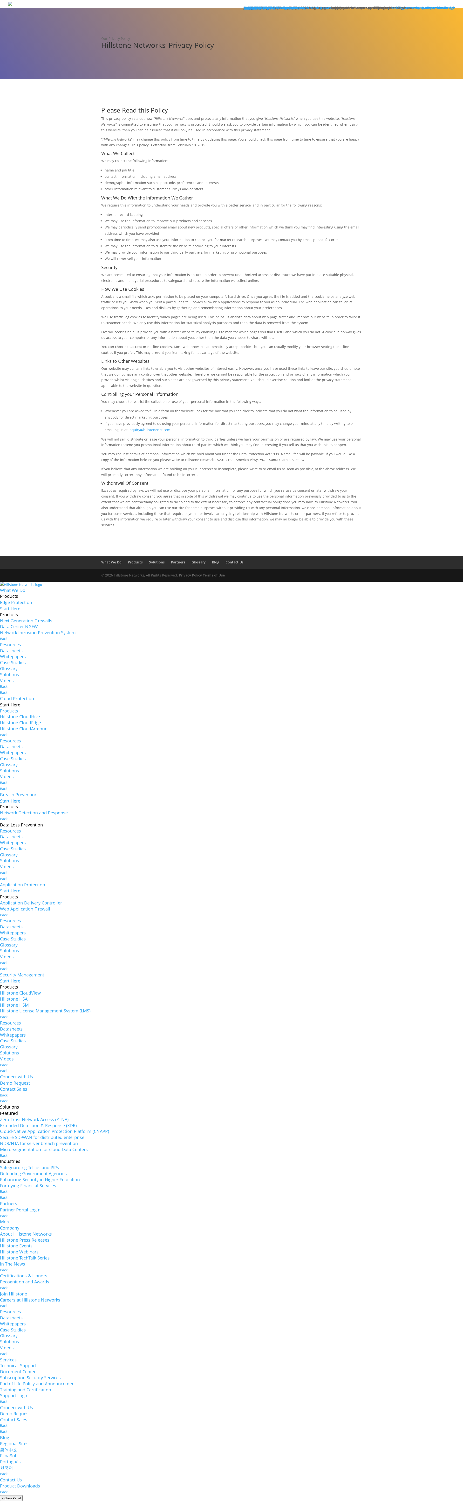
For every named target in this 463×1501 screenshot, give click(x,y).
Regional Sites (14, 1443)
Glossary (198, 562)
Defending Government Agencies (33, 1173)
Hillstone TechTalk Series (25, 1258)
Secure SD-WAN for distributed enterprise (42, 1137)
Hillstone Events (16, 1246)
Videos (7, 680)
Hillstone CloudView (20, 993)
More (5, 1221)
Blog (215, 562)
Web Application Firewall (25, 909)
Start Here (10, 609)
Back (3, 638)
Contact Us (234, 562)
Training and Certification (25, 1390)
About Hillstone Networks (26, 1234)
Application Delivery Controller (31, 903)
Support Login (14, 1395)
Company (9, 1228)
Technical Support (18, 1365)
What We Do (111, 562)
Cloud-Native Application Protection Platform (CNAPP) (54, 1131)
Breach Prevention (18, 794)
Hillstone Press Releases (24, 1240)
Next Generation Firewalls (26, 621)
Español (8, 1455)
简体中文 (8, 1450)
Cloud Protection (17, 698)
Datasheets (11, 651)
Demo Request (15, 1083)
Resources (10, 644)
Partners (178, 562)
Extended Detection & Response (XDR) (38, 1125)
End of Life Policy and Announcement (38, 1384)
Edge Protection (16, 602)
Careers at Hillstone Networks (30, 1300)
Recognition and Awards (24, 1282)
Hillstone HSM (14, 1005)
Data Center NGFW (19, 626)
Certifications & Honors (23, 1276)
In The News (12, 1264)
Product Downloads (20, 1486)
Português (10, 1462)
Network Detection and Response (34, 813)
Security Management (22, 975)
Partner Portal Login (20, 1210)
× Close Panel (11, 1498)
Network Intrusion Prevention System (38, 632)
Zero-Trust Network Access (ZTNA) (34, 1119)
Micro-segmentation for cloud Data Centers (44, 1149)
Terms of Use (214, 575)
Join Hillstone (13, 1294)
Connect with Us (16, 1077)
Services (8, 1360)
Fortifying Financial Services (28, 1185)
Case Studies (13, 662)
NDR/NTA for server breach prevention (39, 1143)
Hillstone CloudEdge (20, 723)
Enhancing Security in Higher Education (40, 1179)
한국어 (6, 1468)
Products (135, 562)
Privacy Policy (190, 575)
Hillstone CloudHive (20, 716)
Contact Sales (13, 1089)
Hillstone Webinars (19, 1252)
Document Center (18, 1371)
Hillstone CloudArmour (23, 729)
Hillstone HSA (13, 999)
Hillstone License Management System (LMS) (45, 1011)
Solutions (157, 562)
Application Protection (22, 885)
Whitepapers (13, 656)
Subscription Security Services (30, 1377)
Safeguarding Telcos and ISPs (29, 1167)
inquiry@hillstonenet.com (149, 429)
